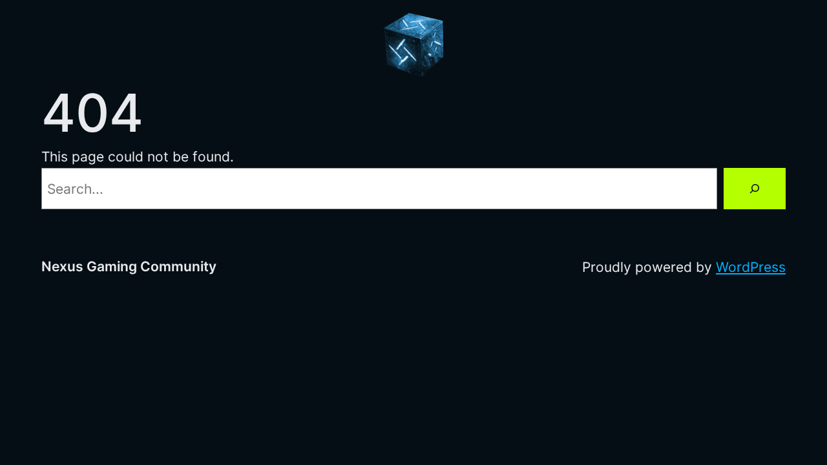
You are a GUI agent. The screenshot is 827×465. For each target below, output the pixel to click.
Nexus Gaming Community (128, 266)
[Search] (755, 188)
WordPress (751, 266)
